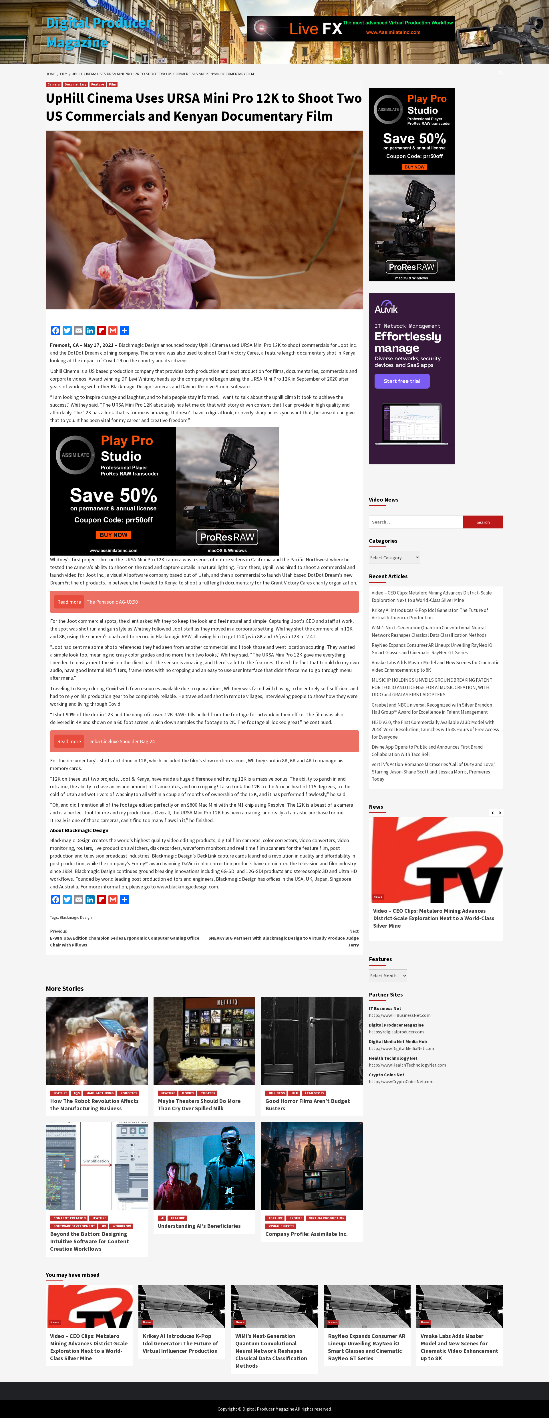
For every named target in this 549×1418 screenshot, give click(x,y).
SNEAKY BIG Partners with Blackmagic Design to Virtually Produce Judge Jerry (283, 938)
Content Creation (69, 1218)
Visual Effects (281, 1226)
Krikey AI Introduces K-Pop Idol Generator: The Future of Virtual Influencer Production (430, 614)
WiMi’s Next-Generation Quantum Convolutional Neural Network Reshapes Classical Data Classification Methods (429, 631)
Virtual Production (327, 1218)
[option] (436, 882)
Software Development (74, 1226)
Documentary (75, 84)
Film (112, 84)
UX (104, 1226)
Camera (53, 84)
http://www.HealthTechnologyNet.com (407, 1065)
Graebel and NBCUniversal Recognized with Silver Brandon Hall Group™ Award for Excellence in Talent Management (432, 708)
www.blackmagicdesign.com (187, 886)
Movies (188, 1093)
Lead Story (314, 1093)
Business (277, 1093)
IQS (77, 1093)
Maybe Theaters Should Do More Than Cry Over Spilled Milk (199, 1104)
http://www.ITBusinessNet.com (400, 1015)
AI (162, 1218)
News (377, 897)
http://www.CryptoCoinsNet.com (401, 1081)
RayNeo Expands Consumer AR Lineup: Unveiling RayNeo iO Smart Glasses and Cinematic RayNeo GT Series (432, 649)
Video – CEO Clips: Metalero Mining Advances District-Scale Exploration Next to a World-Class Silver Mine (432, 596)
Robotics (128, 1093)
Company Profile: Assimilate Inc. (307, 1233)
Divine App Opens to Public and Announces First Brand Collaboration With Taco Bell (427, 750)
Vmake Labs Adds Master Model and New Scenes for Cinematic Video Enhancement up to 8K (435, 666)
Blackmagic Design (76, 917)
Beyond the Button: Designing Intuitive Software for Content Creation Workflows (89, 1241)
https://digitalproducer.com (396, 1032)
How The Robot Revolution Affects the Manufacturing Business (94, 1104)
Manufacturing (100, 1093)
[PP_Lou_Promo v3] (164, 490)
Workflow (122, 1226)
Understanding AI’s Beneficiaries (199, 1225)
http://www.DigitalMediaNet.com (401, 1048)
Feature (97, 84)
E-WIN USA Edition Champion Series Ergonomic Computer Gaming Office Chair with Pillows (124, 938)
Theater (208, 1093)
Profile (296, 1218)
